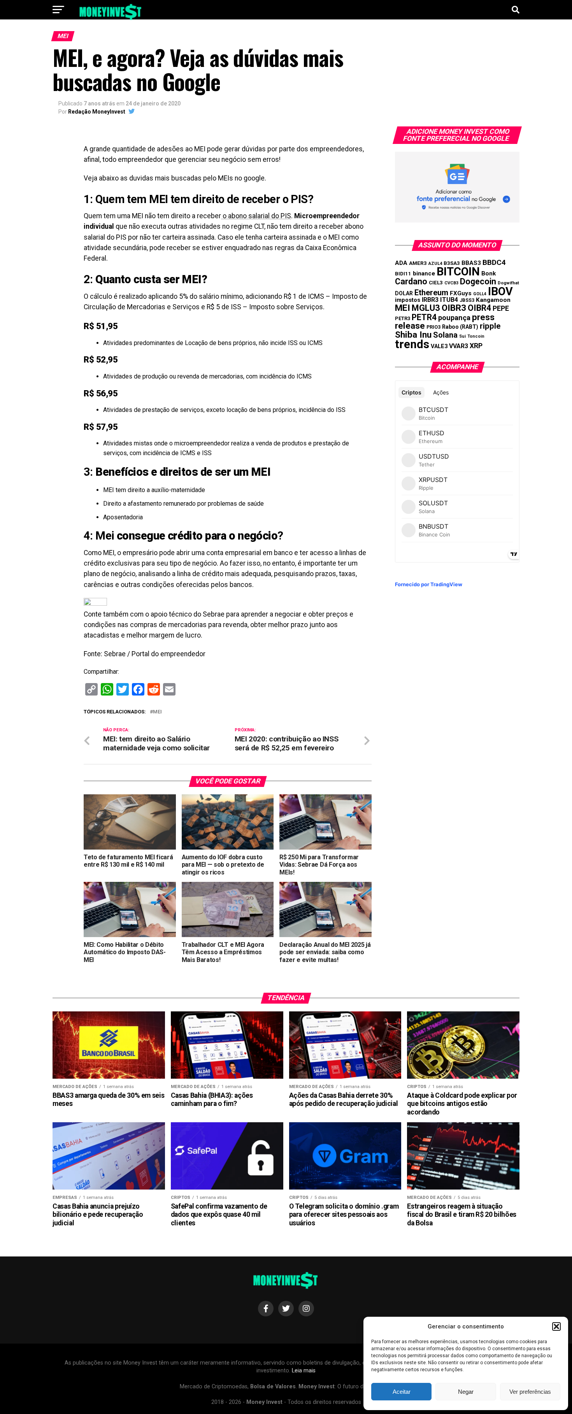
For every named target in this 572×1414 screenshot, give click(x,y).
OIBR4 (479, 308)
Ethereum (431, 292)
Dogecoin (478, 281)
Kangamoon (493, 299)
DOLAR (404, 293)
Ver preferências (530, 1391)
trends (412, 344)
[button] (556, 1326)
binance (424, 273)
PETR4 (424, 317)
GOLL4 (479, 293)
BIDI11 (403, 274)
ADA (401, 262)
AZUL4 (435, 263)
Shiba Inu (413, 334)
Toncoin (475, 336)
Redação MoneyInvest (96, 112)
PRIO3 (433, 327)
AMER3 (418, 263)
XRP (476, 346)
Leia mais (304, 1370)
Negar (466, 1391)
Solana (445, 335)
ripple (490, 326)
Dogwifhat (508, 283)
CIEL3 (436, 283)
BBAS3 (471, 262)
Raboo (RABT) (460, 327)
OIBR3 (454, 308)
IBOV (500, 291)
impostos (407, 299)
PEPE (501, 308)
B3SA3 (452, 263)
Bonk (488, 273)
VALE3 (439, 346)
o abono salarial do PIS (256, 216)
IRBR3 (430, 299)
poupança (454, 318)
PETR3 (402, 318)
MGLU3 (426, 308)
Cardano (411, 281)
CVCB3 (451, 283)
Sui (462, 336)
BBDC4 (494, 262)
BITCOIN (458, 271)
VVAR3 (458, 346)
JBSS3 (467, 300)
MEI (157, 712)
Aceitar (402, 1391)
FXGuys (461, 293)
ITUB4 (449, 299)
